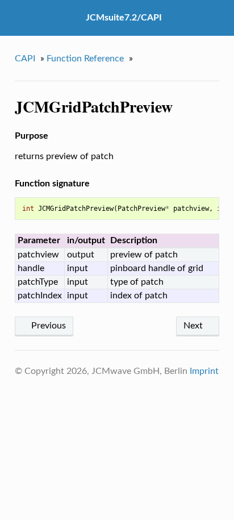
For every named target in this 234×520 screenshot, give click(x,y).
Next (194, 325)
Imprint (204, 371)
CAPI (25, 58)
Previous (47, 325)
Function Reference (85, 58)
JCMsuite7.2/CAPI (124, 17)
